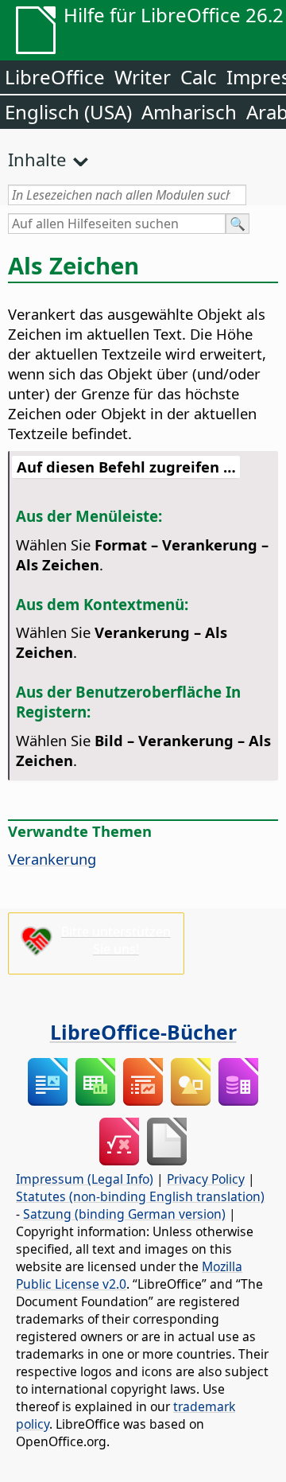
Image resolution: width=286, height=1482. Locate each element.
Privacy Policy (206, 1179)
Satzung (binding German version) (124, 1214)
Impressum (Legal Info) (84, 1179)
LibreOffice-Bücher (143, 1031)
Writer (142, 77)
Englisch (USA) (68, 112)
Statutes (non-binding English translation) (140, 1196)
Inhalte (37, 159)
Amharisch (189, 112)
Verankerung (52, 859)
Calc (198, 77)
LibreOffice (55, 77)
